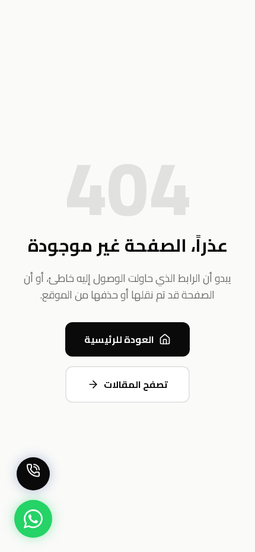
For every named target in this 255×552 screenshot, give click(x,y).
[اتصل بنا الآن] (33, 473)
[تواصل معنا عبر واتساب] (33, 519)
